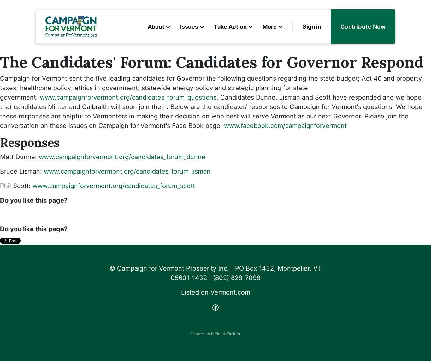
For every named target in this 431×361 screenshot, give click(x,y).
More (270, 26)
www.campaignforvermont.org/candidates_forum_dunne (122, 157)
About (156, 26)
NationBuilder (228, 333)
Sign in (312, 26)
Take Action (230, 26)
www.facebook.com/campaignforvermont (285, 125)
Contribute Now (363, 26)
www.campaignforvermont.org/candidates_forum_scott (113, 186)
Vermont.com (230, 292)
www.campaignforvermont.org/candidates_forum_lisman (127, 171)
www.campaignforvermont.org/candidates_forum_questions (128, 97)
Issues (189, 26)
